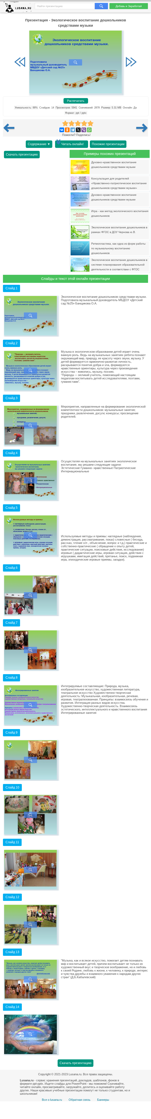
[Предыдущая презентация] (10, 128)
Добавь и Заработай (129, 6)
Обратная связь (79, 1099)
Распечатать (75, 100)
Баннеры (103, 1099)
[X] (78, 129)
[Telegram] (72, 129)
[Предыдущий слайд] (20, 62)
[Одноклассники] (67, 129)
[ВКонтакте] (61, 129)
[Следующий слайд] (131, 62)
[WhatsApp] (89, 129)
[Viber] (83, 129)
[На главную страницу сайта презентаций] (19, 8)
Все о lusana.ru (52, 1099)
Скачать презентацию (22, 154)
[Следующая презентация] (142, 128)
